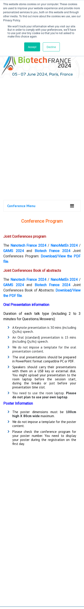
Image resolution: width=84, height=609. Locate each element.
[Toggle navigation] (72, 205)
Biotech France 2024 (54, 251)
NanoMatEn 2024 (64, 245)
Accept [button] (32, 47)
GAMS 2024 (13, 251)
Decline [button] (51, 47)
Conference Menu (21, 206)
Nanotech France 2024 (28, 245)
